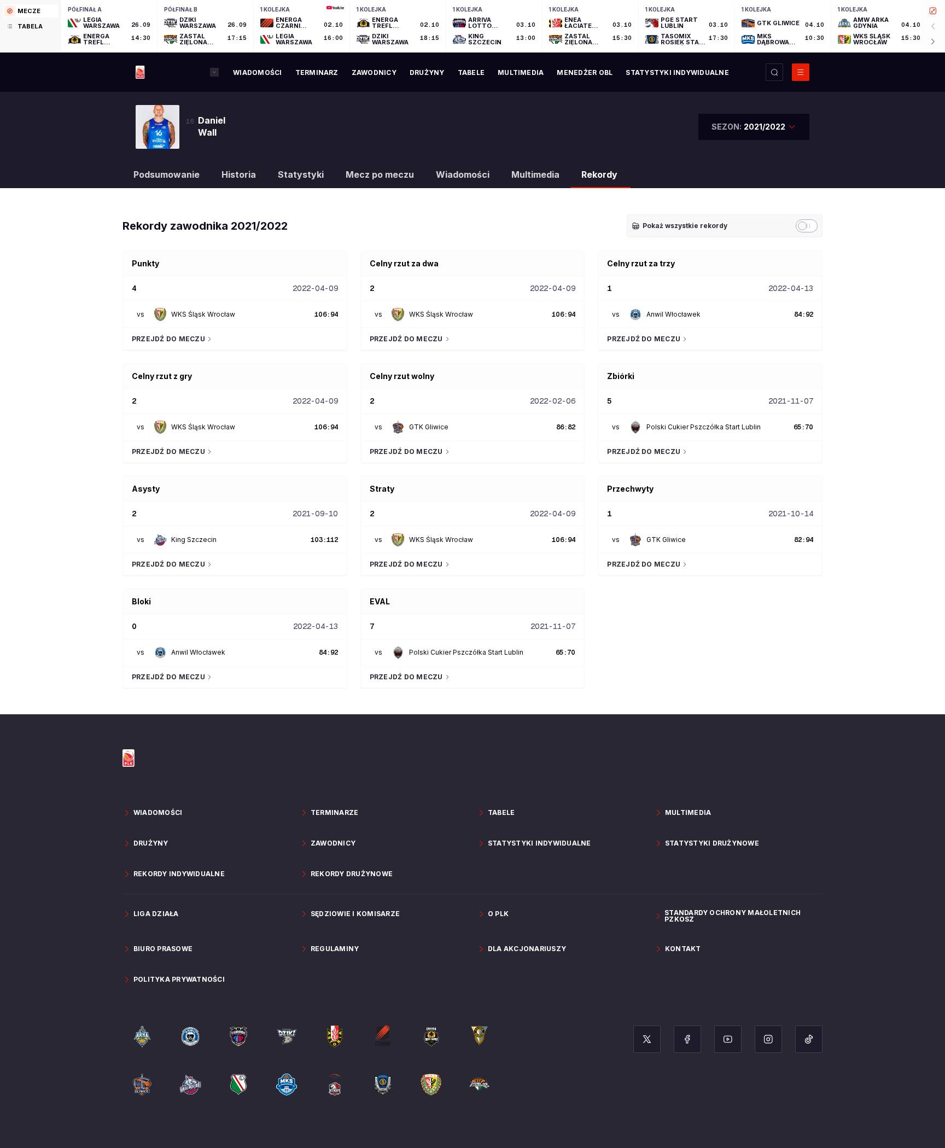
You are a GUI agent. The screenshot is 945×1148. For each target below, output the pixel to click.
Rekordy (599, 174)
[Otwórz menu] (800, 72)
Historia (238, 174)
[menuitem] (257, 72)
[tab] (30, 11)
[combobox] (753, 127)
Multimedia (535, 174)
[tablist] (30, 26)
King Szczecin (194, 539)
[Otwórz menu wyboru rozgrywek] (214, 72)
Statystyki (301, 174)
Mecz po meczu (380, 174)
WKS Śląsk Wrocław (203, 314)
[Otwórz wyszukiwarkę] (774, 72)
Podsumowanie (166, 174)
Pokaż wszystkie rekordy (685, 226)
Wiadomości (462, 174)
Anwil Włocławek (673, 314)
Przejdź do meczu (168, 339)
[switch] (807, 225)
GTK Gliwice (428, 427)
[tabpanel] (503, 26)
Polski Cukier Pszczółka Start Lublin (703, 427)
